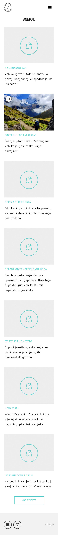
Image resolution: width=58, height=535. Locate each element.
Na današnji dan (16, 68)
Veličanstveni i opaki (19, 475)
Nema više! (11, 408)
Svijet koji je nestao (18, 341)
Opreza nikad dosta (18, 202)
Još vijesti (29, 500)
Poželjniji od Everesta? (20, 135)
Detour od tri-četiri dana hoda (26, 269)
